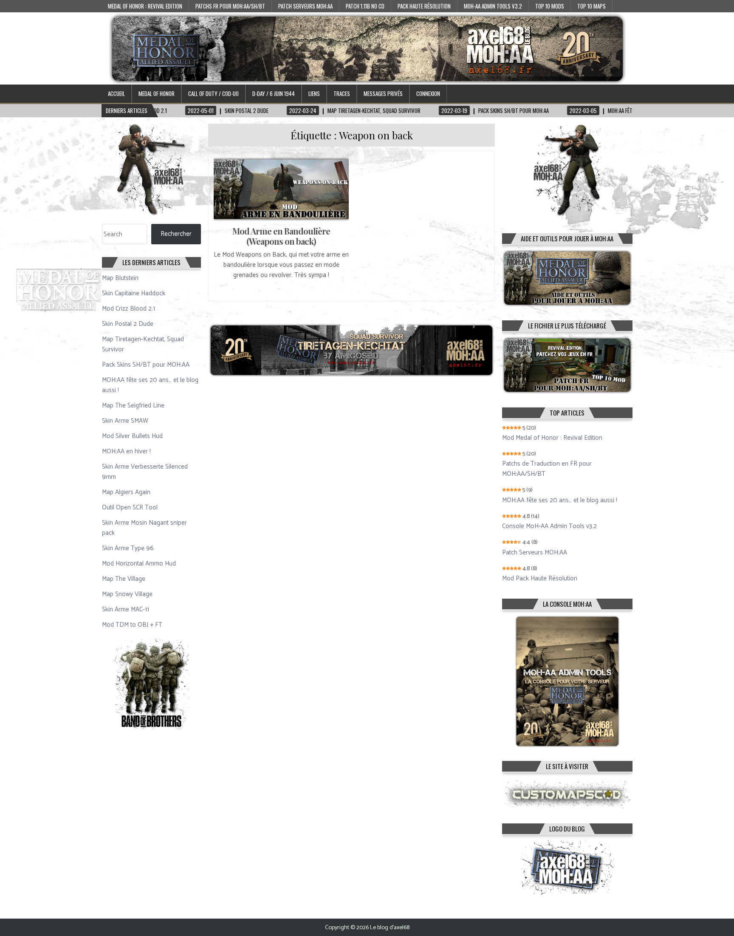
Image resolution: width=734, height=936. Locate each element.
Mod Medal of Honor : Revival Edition (552, 438)
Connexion (428, 93)
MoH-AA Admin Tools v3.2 (493, 6)
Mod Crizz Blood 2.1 (128, 308)
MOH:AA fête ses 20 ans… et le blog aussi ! (150, 385)
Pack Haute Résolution (424, 6)
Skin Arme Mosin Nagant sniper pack (144, 527)
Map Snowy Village (127, 594)
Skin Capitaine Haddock (133, 293)
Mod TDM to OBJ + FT (132, 624)
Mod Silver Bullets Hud (132, 436)
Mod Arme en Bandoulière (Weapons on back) (281, 236)
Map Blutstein (120, 278)
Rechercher (176, 234)
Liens (314, 93)
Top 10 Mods (549, 6)
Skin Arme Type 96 (128, 548)
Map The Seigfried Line (133, 405)
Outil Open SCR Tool (130, 507)
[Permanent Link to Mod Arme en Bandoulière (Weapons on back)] (281, 189)
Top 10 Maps (591, 6)
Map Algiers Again (126, 492)
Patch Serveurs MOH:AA (305, 6)
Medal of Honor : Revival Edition (145, 6)
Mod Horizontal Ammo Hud (139, 563)
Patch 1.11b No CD (365, 6)
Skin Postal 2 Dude (127, 324)
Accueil (116, 93)
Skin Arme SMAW (125, 421)
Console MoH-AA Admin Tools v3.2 (549, 526)
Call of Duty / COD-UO (213, 93)
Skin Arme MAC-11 (125, 609)
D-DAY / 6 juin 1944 (273, 93)
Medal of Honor (156, 93)
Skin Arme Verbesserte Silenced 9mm (145, 471)
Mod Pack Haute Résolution (539, 579)
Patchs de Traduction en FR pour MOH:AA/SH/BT (547, 469)
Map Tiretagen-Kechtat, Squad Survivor (143, 344)
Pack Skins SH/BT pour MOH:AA (145, 364)
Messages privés (383, 93)
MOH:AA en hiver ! (126, 451)
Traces (341, 93)
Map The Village (123, 579)
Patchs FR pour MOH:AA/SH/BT (230, 6)
